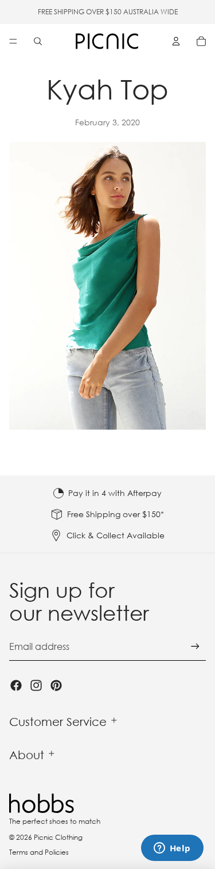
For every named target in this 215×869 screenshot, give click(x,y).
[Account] (176, 41)
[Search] (37, 41)
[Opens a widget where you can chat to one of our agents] (172, 849)
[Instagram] (36, 685)
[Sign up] (195, 646)
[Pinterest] (56, 685)
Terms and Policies (39, 852)
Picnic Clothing (58, 837)
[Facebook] (16, 685)
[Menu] (13, 41)
